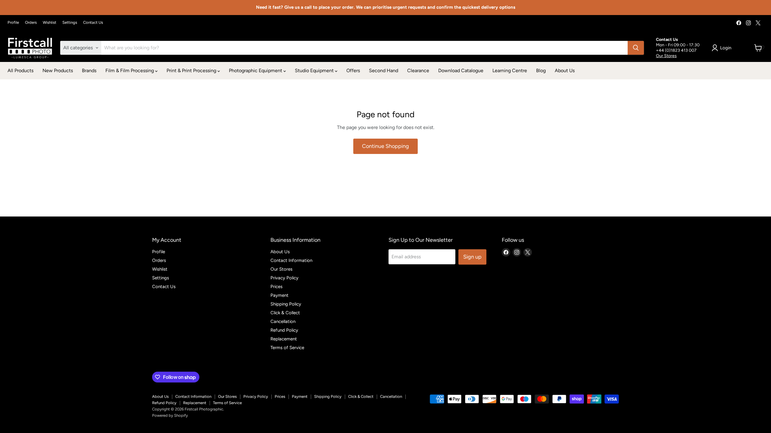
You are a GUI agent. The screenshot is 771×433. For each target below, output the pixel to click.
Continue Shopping (385, 146)
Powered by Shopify (170, 415)
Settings (69, 22)
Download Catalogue (460, 70)
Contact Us (93, 22)
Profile (13, 22)
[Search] (636, 48)
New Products (57, 70)
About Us (565, 70)
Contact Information (291, 260)
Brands (89, 70)
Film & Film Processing (130, 70)
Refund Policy (284, 330)
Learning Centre (509, 70)
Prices (276, 286)
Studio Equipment (315, 70)
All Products (20, 70)
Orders (31, 22)
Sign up (472, 256)
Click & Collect (285, 312)
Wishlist (49, 22)
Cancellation (282, 321)
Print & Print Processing (192, 70)
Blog (541, 70)
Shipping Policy (285, 304)
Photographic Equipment (256, 70)
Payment (279, 295)
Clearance (418, 70)
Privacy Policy (284, 278)
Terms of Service (287, 347)
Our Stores (666, 55)
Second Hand (383, 70)
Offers (353, 70)
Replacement (283, 339)
